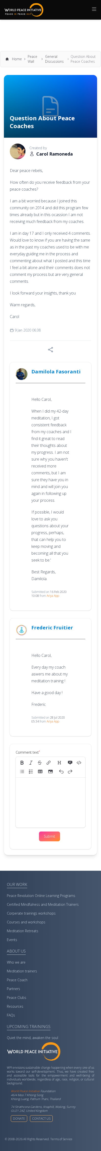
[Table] (42, 771)
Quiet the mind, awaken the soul (32, 1037)
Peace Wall (32, 59)
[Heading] (59, 763)
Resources (15, 1006)
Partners (13, 988)
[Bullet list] (22, 771)
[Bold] (22, 763)
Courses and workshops (26, 922)
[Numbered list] (31, 771)
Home (17, 59)
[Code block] (79, 763)
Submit (49, 836)
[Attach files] (50, 771)
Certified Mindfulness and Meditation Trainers (43, 904)
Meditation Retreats (22, 931)
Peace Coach (17, 980)
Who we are (16, 962)
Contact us (41, 1118)
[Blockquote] (70, 763)
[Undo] (61, 771)
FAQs (11, 1015)
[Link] (48, 763)
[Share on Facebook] (50, 350)
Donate (19, 1118)
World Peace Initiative (25, 1091)
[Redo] (70, 771)
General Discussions (54, 59)
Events (12, 939)
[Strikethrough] (40, 763)
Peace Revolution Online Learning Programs (41, 895)
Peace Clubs (16, 997)
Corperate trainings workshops (31, 913)
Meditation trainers (22, 971)
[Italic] (31, 763)
